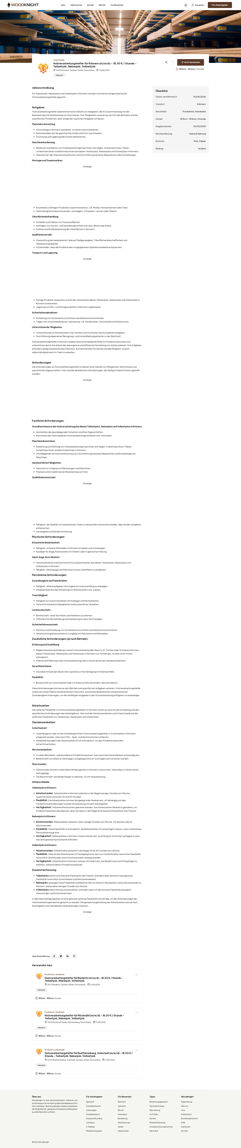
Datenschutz (186, 1114)
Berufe (102, 5)
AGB (183, 1122)
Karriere (152, 1118)
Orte (183, 1110)
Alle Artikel (153, 1131)
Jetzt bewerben (192, 62)
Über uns (184, 1106)
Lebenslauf (122, 1114)
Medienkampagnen (94, 1131)
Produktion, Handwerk (55, 974)
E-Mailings (90, 1127)
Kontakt (184, 1131)
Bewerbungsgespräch (158, 1102)
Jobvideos (90, 1122)
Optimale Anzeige (156, 1106)
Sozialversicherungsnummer (161, 1127)
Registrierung (186, 1102)
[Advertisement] (87, 185)
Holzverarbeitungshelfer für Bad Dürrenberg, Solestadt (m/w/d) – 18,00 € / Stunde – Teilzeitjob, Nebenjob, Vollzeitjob (89, 1054)
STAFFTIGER (58, 60)
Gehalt (121, 1127)
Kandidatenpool (93, 1114)
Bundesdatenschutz (189, 1118)
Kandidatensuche (93, 1106)
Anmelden (199, 5)
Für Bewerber (116, 5)
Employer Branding (94, 1118)
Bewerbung (122, 1118)
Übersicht (90, 1102)
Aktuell (90, 5)
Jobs (63, 5)
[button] (185, 5)
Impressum (185, 1127)
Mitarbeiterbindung (157, 1122)
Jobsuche (122, 1106)
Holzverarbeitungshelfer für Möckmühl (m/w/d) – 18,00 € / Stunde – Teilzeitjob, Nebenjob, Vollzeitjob (84, 1017)
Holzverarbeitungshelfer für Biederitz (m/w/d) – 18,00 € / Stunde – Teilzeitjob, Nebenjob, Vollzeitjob (84, 979)
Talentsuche (76, 5)
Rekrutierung (154, 1110)
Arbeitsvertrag (124, 1122)
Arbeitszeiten (123, 1131)
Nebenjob (59, 75)
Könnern (201, 104)
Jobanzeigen (91, 1110)
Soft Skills (153, 1114)
